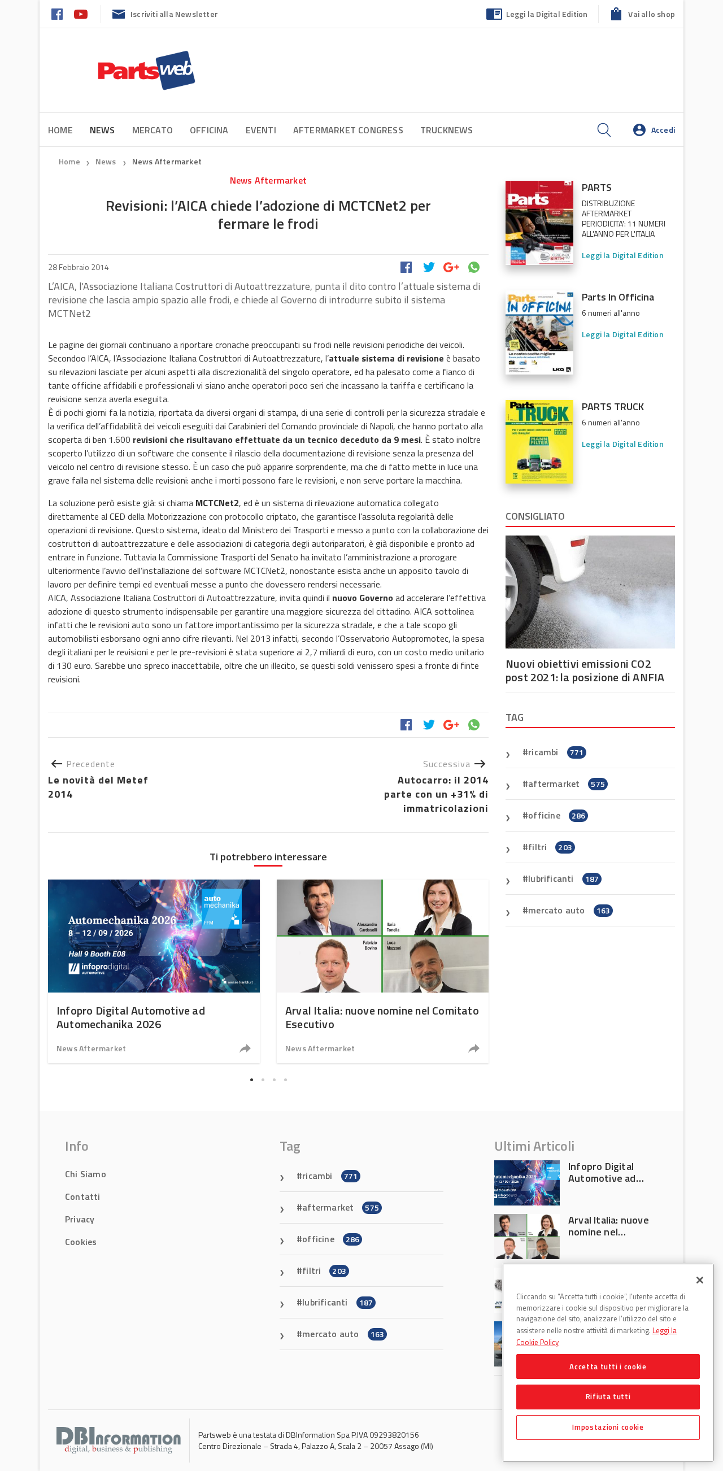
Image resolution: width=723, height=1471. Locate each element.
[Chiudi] (699, 1280)
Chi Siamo (85, 1174)
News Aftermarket (167, 161)
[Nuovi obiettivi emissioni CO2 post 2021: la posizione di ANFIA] (590, 592)
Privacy (79, 1219)
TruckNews (446, 130)
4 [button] (285, 1079)
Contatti (83, 1196)
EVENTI (261, 130)
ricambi (555, 752)
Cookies (81, 1241)
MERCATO (152, 130)
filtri (550, 847)
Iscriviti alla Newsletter (174, 14)
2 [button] (262, 1079)
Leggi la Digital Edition (547, 14)
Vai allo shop (651, 14)
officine (556, 815)
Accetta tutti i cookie (607, 1366)
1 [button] (251, 1079)
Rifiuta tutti (608, 1396)
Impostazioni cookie (607, 1427)
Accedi (663, 130)
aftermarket (566, 783)
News (106, 161)
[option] (154, 971)
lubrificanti (563, 878)
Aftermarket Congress (348, 130)
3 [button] (274, 1079)
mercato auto (569, 910)
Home (60, 130)
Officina (209, 130)
